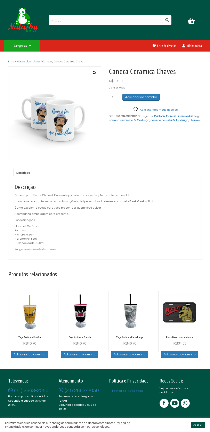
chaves (195, 120)
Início (11, 61)
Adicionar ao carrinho (141, 97)
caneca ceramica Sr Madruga (129, 120)
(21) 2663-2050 (30, 390)
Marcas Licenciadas (28, 61)
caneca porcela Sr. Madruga (169, 120)
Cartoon (47, 61)
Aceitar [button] (197, 424)
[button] (94, 73)
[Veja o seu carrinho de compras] (192, 22)
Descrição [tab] (23, 172)
